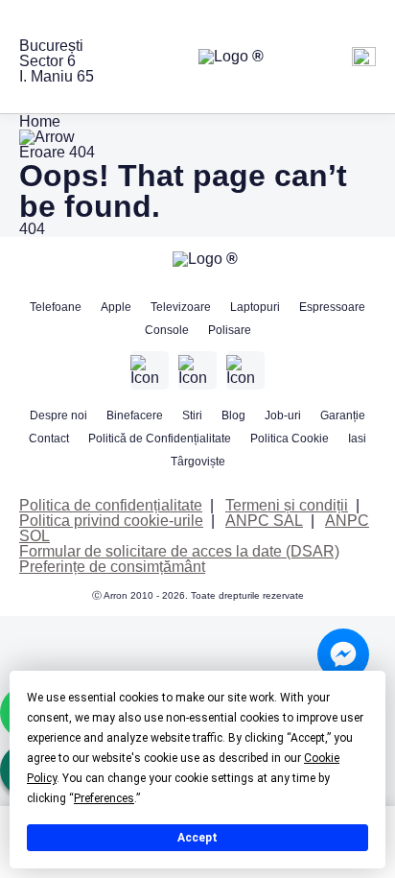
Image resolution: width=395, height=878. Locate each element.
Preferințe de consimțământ (112, 566)
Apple (116, 307)
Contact (49, 438)
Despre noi (58, 415)
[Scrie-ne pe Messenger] (343, 654)
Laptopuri (255, 307)
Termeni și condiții (286, 505)
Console (167, 330)
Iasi (357, 438)
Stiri (192, 415)
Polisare (229, 330)
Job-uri (283, 415)
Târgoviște (198, 461)
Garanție (342, 415)
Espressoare (332, 307)
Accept (197, 837)
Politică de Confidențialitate (159, 438)
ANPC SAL (264, 520)
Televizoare (181, 307)
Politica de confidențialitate (110, 505)
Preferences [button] (104, 798)
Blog (233, 415)
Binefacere (134, 415)
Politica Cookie (289, 438)
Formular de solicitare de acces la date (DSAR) (179, 551)
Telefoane (55, 307)
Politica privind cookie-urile (111, 520)
